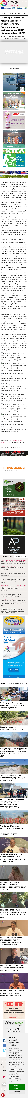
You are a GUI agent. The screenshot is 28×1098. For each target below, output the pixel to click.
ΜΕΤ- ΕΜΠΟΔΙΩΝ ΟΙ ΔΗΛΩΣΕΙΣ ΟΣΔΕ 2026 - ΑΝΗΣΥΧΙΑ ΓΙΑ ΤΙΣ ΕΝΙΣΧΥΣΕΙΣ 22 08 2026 (12, 968)
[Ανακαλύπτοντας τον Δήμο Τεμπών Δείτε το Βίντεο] (14, 82)
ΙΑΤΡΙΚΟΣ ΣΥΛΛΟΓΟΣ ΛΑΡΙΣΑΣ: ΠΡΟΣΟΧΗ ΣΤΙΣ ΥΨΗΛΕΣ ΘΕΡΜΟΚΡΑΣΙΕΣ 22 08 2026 (12, 993)
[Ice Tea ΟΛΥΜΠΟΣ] (14, 526)
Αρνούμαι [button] (16, 1088)
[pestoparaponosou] (14, 656)
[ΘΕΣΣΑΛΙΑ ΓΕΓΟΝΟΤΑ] (14, 172)
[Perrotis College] (14, 139)
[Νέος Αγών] (14, 1010)
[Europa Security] (14, 453)
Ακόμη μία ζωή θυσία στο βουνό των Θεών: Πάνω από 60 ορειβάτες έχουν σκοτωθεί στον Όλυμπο (14, 580)
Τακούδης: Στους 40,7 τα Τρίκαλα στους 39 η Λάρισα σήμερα (13, 573)
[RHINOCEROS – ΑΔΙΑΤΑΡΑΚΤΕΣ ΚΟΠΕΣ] (14, 469)
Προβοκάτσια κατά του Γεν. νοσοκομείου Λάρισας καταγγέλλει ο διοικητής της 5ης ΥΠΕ (14, 562)
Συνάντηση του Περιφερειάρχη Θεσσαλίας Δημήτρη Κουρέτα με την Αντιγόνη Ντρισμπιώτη (13, 705)
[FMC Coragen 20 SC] (14, 120)
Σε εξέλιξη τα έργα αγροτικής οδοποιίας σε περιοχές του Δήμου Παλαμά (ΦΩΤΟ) (12, 777)
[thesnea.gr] (14, 1029)
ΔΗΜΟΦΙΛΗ (21, 557)
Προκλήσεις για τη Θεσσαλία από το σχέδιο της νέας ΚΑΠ (13, 568)
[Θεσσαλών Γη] (14, 176)
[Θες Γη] (14, 488)
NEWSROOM (7, 557)
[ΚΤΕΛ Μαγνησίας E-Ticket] (14, 158)
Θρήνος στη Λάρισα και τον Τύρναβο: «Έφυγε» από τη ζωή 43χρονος (11, 594)
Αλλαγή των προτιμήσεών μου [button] (16, 1092)
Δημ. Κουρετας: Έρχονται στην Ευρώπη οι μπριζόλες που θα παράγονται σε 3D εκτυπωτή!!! (13, 588)
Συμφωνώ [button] (16, 1085)
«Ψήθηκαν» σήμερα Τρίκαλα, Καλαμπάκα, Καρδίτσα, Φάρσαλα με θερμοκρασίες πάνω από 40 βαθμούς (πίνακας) (13, 610)
